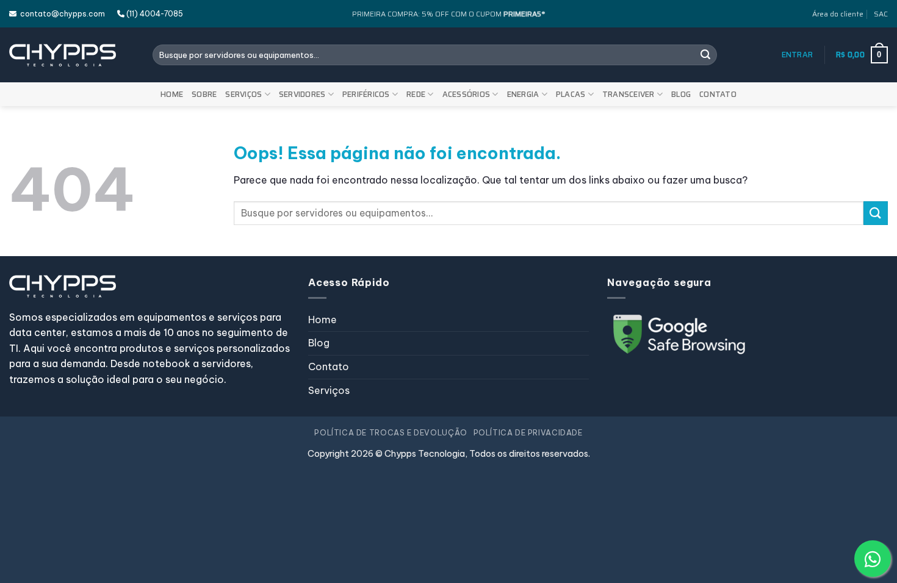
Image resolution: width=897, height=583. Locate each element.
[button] (797, 55)
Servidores (302, 94)
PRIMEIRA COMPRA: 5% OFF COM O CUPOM (448, 14)
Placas (571, 94)
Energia (523, 94)
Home (171, 94)
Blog (681, 94)
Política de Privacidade (528, 432)
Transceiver (628, 94)
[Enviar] (705, 55)
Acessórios (466, 94)
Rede (415, 94)
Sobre (204, 94)
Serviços (243, 94)
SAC (881, 14)
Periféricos (366, 94)
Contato (718, 94)
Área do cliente (837, 14)
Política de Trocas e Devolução (390, 432)
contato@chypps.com (60, 13)
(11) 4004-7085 (153, 13)
